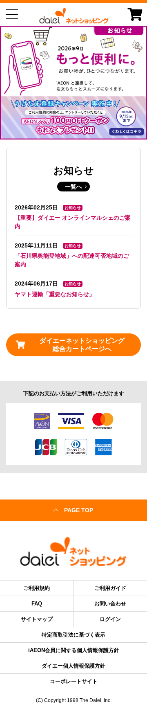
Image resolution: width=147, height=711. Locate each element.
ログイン (110, 619)
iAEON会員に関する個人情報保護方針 (73, 650)
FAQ (36, 604)
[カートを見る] (135, 14)
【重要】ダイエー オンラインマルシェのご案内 (73, 222)
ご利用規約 (36, 588)
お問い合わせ (110, 604)
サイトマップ (37, 619)
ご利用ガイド (110, 588)
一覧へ (73, 186)
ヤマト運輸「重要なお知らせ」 (55, 294)
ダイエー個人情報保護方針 (73, 666)
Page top (78, 510)
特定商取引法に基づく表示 (73, 635)
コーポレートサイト (74, 681)
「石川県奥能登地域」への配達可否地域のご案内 (72, 260)
